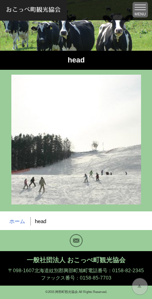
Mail (76, 240)
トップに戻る (140, 286)
